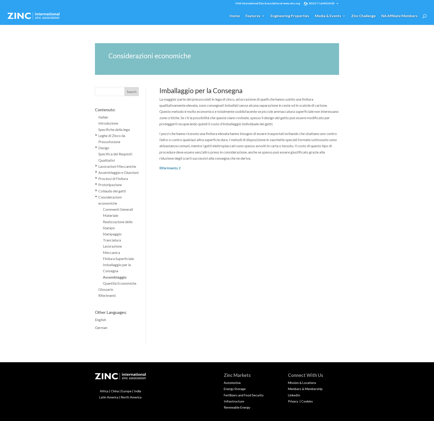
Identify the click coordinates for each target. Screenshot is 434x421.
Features (252, 16)
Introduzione (108, 123)
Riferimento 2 (170, 168)
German (101, 327)
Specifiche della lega (114, 129)
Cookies (307, 401)
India (137, 391)
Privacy (293, 401)
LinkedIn (294, 395)
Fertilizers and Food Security (244, 395)
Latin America (108, 397)
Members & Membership (305, 389)
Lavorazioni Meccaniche (117, 166)
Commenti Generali (118, 209)
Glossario (105, 289)
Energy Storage (235, 389)
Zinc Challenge (363, 16)
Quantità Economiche (119, 283)
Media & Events (328, 16)
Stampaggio (112, 234)
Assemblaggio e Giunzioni (118, 172)
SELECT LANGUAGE (322, 3)
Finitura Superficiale (118, 258)
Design (103, 148)
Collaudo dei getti (112, 191)
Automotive (232, 383)
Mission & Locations (302, 383)
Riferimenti (107, 295)
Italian (103, 117)
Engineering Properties (290, 16)
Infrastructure (234, 401)
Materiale (110, 215)
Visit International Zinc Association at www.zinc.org (267, 3)
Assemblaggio (115, 277)
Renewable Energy (237, 407)
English (100, 319)
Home (235, 16)
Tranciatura (112, 240)
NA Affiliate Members (399, 16)
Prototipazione (110, 184)
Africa (104, 391)
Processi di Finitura (113, 178)
